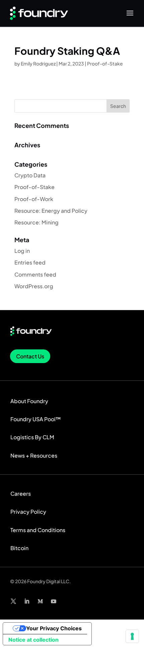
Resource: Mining (36, 222)
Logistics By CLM (32, 437)
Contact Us (30, 356)
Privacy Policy (28, 511)
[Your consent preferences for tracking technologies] (132, 636)
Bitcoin (19, 547)
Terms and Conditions (37, 529)
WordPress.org (33, 286)
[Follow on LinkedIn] (26, 601)
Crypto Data (30, 175)
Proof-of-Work (33, 198)
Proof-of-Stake (105, 63)
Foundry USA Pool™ (35, 419)
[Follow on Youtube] (53, 601)
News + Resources (33, 455)
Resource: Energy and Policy (50, 210)
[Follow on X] (13, 601)
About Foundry (29, 400)
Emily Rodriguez (38, 63)
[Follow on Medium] (40, 601)
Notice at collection (33, 639)
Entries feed (30, 262)
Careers (20, 493)
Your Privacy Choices (54, 628)
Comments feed (35, 274)
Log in (22, 250)
